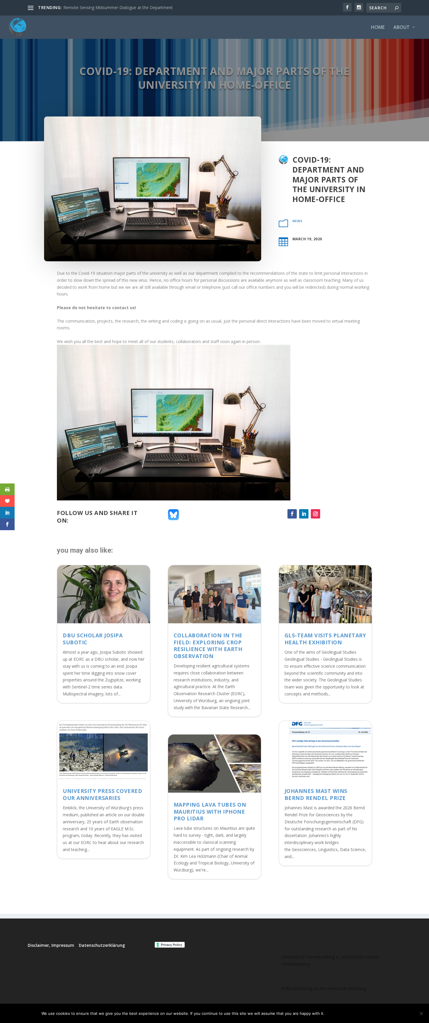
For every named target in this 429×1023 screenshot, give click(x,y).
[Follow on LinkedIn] (303, 514)
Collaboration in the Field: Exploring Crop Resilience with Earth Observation (208, 645)
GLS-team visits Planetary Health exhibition (325, 639)
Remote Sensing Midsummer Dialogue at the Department (118, 7)
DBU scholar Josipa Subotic (93, 639)
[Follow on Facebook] (292, 514)
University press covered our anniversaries (102, 794)
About (401, 27)
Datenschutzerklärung (102, 945)
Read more (373, 1013)
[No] (421, 1013)
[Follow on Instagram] (315, 514)
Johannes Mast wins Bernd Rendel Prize (316, 794)
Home (378, 27)
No (349, 1013)
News (297, 221)
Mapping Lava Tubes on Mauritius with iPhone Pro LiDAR (210, 811)
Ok (333, 1013)
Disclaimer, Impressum (51, 945)
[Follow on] (327, 514)
